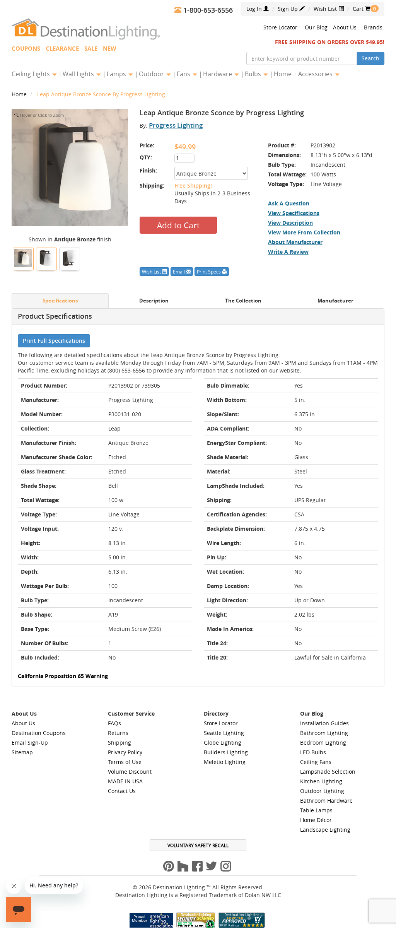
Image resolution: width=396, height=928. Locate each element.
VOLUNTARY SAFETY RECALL (198, 845)
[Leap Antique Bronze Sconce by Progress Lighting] (23, 258)
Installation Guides (324, 723)
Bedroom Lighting (323, 742)
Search (370, 58)
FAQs (114, 723)
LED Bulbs (313, 752)
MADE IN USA (125, 781)
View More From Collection (304, 232)
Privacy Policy (125, 752)
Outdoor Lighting (322, 791)
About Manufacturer (295, 242)
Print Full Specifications (54, 340)
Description (154, 300)
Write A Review (288, 251)
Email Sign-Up (30, 742)
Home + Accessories (304, 74)
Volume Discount (130, 771)
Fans (184, 74)
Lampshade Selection (327, 771)
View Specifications (293, 213)
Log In (254, 8)
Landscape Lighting (325, 829)
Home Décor (316, 820)
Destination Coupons (39, 733)
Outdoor (152, 74)
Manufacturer (335, 300)
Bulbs (254, 74)
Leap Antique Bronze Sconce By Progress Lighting (101, 94)
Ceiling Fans (315, 762)
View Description (290, 222)
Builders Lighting (226, 752)
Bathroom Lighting (324, 733)
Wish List (326, 8)
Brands (373, 27)
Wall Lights (79, 74)
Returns (118, 733)
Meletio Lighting (225, 762)
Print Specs (209, 271)
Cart (361, 8)
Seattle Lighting (224, 733)
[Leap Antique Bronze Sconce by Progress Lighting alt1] (70, 258)
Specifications (60, 300)
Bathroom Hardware (326, 800)
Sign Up (288, 8)
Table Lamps (316, 810)
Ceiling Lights (31, 74)
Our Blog (316, 27)
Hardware (218, 74)
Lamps (117, 74)
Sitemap (22, 752)
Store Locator (280, 27)
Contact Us (122, 791)
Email (179, 271)
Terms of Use (125, 762)
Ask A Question (288, 203)
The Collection (243, 300)
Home (20, 94)
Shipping (119, 742)
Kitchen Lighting (321, 781)
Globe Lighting (222, 742)
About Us (345, 27)
